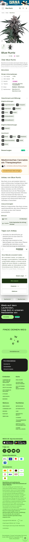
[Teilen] (26, 8)
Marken (5, 399)
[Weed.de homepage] (14, 340)
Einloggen (19, 380)
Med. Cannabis (7, 385)
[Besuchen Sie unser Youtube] (13, 451)
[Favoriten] (23, 8)
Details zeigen (20, 275)
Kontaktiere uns (14, 351)
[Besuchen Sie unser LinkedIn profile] (18, 451)
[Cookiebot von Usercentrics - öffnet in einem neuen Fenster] (17, 249)
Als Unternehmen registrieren (20, 387)
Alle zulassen (14, 281)
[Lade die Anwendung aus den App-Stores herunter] (8, 442)
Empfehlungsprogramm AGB (21, 424)
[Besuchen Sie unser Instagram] (4, 451)
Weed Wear (6, 406)
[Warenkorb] (20, 8)
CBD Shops (6, 396)
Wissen (5, 411)
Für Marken (7, 366)
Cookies (18, 417)
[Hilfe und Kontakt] (25, 538)
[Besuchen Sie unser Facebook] (9, 451)
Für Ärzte (7, 364)
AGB (17, 411)
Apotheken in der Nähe (7, 390)
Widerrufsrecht (19, 414)
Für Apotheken (8, 369)
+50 (18, 316)
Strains (5, 394)
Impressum (19, 406)
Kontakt (5, 413)
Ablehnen (14, 291)
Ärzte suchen (7, 387)
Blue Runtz (12, 12)
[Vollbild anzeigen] (2, 41)
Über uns (5, 416)
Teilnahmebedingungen (21, 421)
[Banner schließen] (26, 249)
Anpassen (13, 286)
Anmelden (6, 317)
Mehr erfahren (5, 70)
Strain (7, 12)
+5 (23, 150)
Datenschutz (20, 408)
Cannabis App (7, 408)
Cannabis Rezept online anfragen (12, 170)
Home (3, 12)
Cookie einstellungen (20, 428)
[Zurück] (3, 8)
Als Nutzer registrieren (20, 383)
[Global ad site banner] (14, 2)
